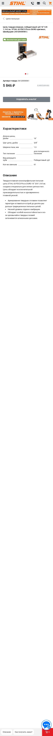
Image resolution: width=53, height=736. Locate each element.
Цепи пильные (12, 19)
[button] (25, 74)
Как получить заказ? (23, 732)
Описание (7, 732)
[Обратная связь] (46, 725)
